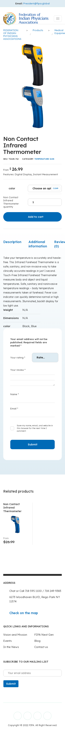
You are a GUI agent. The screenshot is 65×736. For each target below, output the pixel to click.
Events (7, 641)
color (12, 188)
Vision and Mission (15, 634)
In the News (11, 647)
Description (12, 242)
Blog (37, 641)
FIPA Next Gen (44, 634)
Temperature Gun (44, 159)
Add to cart (35, 216)
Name (14, 394)
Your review (17, 369)
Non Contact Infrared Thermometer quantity (11, 202)
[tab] (12, 242)
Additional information (38, 244)
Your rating (17, 357)
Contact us (41, 647)
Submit (11, 683)
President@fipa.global (36, 3)
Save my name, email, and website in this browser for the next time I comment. (35, 428)
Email (14, 408)
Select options (23, 541)
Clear (55, 188)
